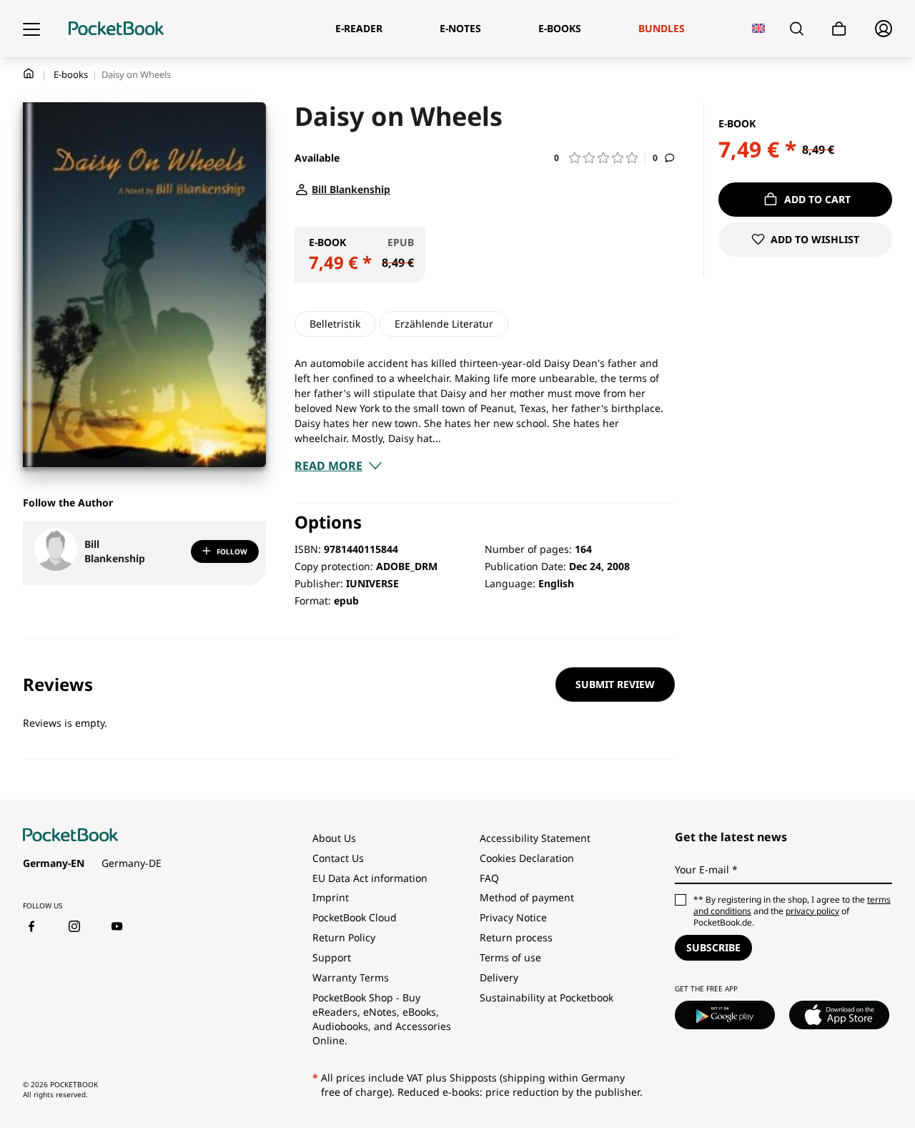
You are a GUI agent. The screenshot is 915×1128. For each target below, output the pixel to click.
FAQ (489, 878)
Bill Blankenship (114, 551)
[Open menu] (31, 28)
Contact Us (338, 858)
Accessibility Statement (535, 838)
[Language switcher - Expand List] (759, 28)
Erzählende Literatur (444, 323)
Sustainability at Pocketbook (546, 997)
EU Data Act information (369, 878)
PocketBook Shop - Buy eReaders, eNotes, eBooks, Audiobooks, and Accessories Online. (381, 1019)
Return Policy (343, 937)
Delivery (499, 977)
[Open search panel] (796, 28)
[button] (600, 158)
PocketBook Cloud (354, 917)
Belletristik (335, 323)
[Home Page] (116, 28)
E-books (71, 74)
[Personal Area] (883, 28)
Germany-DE (132, 863)
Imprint (330, 897)
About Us (334, 838)
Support (331, 957)
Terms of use (510, 957)
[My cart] (839, 28)
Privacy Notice (513, 917)
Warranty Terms (350, 977)
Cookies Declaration (528, 858)
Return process (516, 937)
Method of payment (527, 897)
